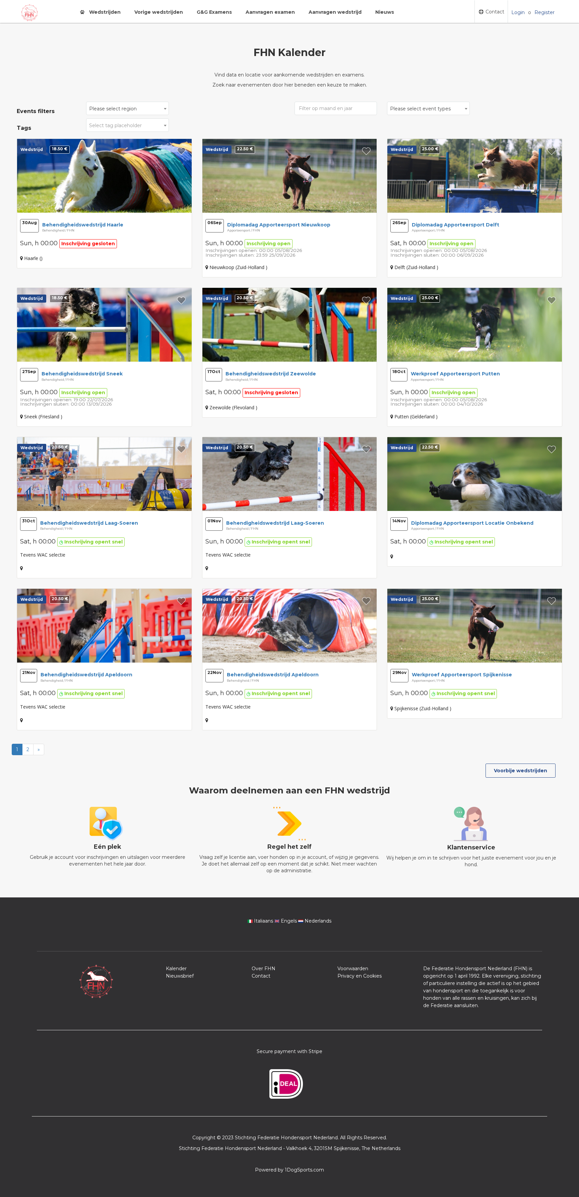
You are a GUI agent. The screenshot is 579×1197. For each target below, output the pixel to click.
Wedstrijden (104, 12)
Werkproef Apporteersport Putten (455, 374)
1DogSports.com (304, 1170)
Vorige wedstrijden (158, 12)
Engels (288, 921)
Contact (494, 12)
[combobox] (127, 108)
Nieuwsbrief (180, 976)
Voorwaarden (352, 969)
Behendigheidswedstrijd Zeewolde (271, 374)
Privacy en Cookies (359, 976)
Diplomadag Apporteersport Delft (455, 225)
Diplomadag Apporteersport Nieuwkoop (278, 225)
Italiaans (263, 921)
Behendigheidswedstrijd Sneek (82, 374)
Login (518, 12)
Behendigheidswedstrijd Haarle (82, 225)
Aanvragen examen (270, 12)
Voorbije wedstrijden (520, 771)
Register (544, 12)
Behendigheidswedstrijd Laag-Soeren (89, 523)
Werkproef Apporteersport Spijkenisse (462, 675)
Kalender (176, 969)
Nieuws (384, 12)
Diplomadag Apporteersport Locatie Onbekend (472, 523)
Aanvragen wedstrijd (335, 12)
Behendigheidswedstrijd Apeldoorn (86, 675)
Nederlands (317, 921)
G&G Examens (214, 12)
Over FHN (263, 969)
